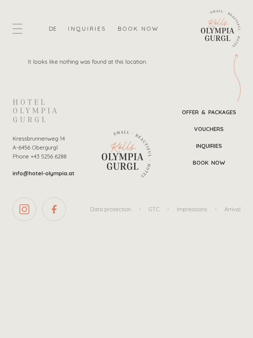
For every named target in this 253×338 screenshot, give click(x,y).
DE (52, 28)
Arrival (232, 209)
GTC (153, 209)
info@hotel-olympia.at (43, 173)
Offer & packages (209, 112)
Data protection (110, 209)
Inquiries (87, 28)
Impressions (192, 209)
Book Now (138, 28)
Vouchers (209, 128)
